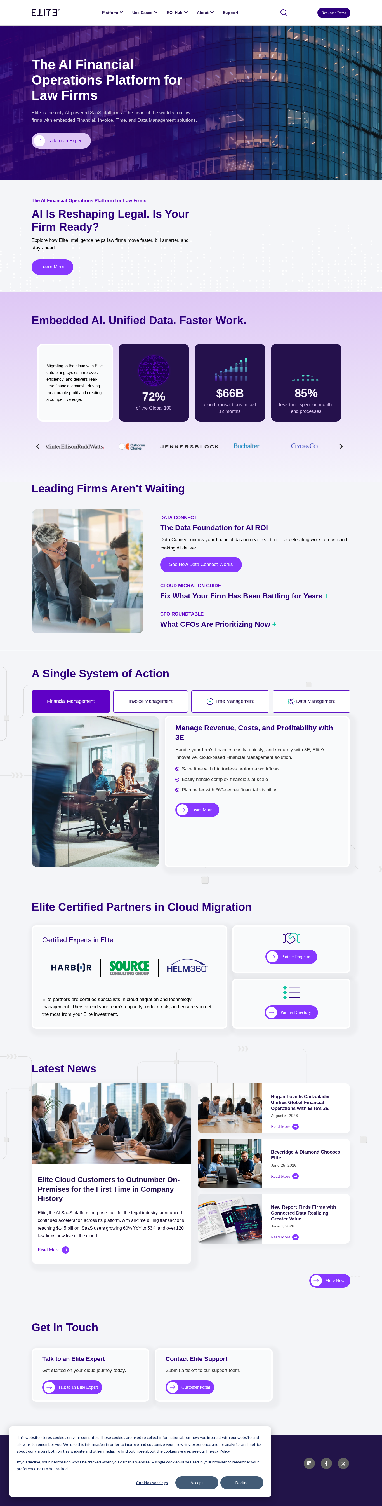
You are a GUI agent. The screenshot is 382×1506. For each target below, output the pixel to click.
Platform (110, 12)
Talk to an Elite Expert (78, 1387)
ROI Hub (175, 12)
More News (335, 1280)
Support (230, 12)
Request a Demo (334, 13)
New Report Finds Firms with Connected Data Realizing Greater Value (303, 1213)
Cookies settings (152, 1482)
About (203, 12)
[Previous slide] (37, 446)
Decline (242, 1482)
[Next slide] (340, 446)
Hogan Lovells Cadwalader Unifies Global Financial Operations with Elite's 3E (300, 1102)
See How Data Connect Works (201, 564)
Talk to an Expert (65, 140)
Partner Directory (295, 1012)
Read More (49, 1249)
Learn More (52, 267)
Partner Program (295, 956)
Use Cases (142, 12)
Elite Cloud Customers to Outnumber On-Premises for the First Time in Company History (109, 1189)
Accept (196, 1482)
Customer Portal (195, 1387)
